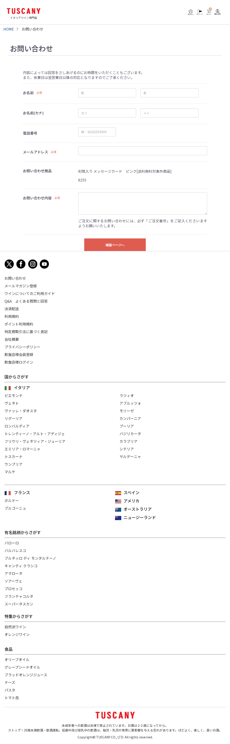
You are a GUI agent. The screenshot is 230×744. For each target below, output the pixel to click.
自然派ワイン (15, 626)
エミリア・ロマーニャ (22, 449)
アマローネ (13, 573)
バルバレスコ (15, 550)
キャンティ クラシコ (21, 565)
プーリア (126, 426)
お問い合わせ (15, 278)
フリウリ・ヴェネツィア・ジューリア (34, 441)
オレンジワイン (17, 634)
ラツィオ (126, 395)
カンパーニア (130, 418)
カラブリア (128, 441)
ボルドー (11, 500)
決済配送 (11, 308)
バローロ (11, 542)
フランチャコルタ (18, 596)
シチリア (126, 449)
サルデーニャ (130, 456)
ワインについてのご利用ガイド (29, 293)
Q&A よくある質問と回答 (26, 301)
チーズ (9, 682)
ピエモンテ (13, 395)
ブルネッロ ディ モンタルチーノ (30, 558)
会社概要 (11, 339)
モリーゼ (126, 410)
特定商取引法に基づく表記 (26, 331)
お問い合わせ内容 (37, 197)
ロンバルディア (16, 426)
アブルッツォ (130, 403)
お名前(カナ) (33, 112)
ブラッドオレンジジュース (25, 674)
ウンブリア (13, 464)
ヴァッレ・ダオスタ (20, 410)
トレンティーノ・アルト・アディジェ (34, 433)
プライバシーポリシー (22, 346)
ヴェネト (11, 403)
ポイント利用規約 (18, 324)
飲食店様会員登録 (18, 354)
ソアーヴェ (13, 581)
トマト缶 (11, 697)
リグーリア (13, 418)
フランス (22, 492)
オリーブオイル (16, 659)
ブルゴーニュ (15, 508)
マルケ (9, 471)
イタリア (22, 387)
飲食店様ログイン (18, 362)
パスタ (9, 690)
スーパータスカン (18, 604)
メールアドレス (35, 151)
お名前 (28, 92)
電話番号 (30, 133)
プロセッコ (13, 588)
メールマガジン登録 (20, 285)
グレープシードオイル (22, 667)
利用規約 (11, 316)
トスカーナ (13, 456)
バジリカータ (130, 433)
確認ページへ (115, 245)
